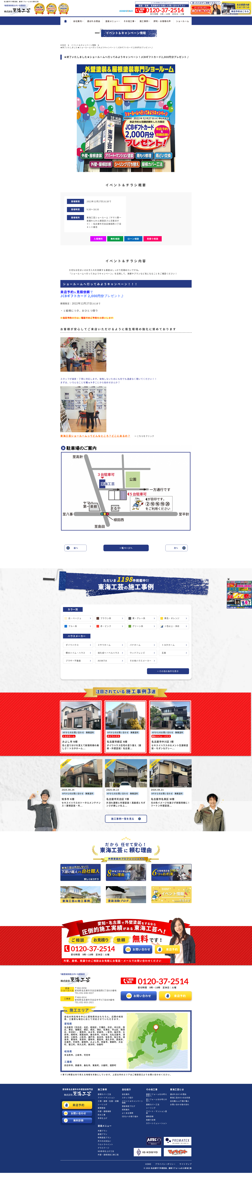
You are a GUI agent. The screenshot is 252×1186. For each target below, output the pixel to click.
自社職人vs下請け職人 (179, 1101)
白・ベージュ (74, 618)
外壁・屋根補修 (104, 1111)
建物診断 (150, 1116)
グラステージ (103, 1148)
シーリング (102, 1104)
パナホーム (135, 645)
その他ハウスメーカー (140, 661)
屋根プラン (102, 1134)
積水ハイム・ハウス (75, 653)
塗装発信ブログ (128, 1106)
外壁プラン (102, 1131)
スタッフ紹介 (127, 1098)
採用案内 (126, 1109)
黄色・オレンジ (172, 618)
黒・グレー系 (138, 618)
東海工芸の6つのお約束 (180, 1098)
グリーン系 (137, 626)
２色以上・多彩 (172, 626)
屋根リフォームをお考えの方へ (156, 1095)
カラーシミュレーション (156, 1123)
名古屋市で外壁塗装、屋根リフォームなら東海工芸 (171, 1168)
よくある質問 (127, 1113)
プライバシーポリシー (165, 1164)
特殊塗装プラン (104, 1137)
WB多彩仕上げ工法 (106, 1151)
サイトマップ (185, 1164)
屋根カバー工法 (104, 1094)
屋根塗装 (101, 1108)
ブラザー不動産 (73, 661)
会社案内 (126, 1094)
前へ (76, 548)
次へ (176, 548)
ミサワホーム (104, 645)
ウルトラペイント (105, 1144)
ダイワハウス (72, 645)
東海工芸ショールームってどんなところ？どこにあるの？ (95, 436)
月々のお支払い (104, 1141)
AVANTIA (102, 661)
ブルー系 (72, 626)
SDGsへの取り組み (130, 1116)
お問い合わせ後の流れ (179, 1104)
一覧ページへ (126, 548)
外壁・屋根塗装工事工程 (108, 1155)
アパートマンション (106, 1098)
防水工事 (101, 1115)
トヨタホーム (168, 645)
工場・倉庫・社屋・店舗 (108, 1101)
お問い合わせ (78, 1113)
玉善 (164, 653)
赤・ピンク (105, 626)
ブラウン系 (105, 618)
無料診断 (78, 1120)
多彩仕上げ (102, 1118)
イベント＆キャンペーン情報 (132, 1102)
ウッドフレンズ (137, 653)
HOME (148, 1164)
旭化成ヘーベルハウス (108, 653)
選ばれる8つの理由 (178, 1094)
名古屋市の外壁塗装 (78, 1089)
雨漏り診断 (151, 1120)
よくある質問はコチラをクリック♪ (162, 2)
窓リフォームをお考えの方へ (156, 1100)
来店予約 (78, 1105)
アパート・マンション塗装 (156, 1112)
